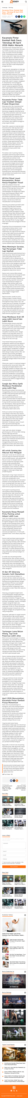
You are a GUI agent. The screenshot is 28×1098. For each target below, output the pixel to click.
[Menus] (2, 1)
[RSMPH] (14, 1)
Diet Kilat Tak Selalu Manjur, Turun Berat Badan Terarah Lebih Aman (18, 955)
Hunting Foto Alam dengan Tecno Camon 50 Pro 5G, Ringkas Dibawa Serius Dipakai (20, 805)
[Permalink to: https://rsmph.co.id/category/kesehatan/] (25, 915)
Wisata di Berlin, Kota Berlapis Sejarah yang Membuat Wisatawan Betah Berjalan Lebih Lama (14, 1076)
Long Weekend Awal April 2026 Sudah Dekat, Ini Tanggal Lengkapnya (7, 787)
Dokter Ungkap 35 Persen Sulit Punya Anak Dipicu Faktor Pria (17, 947)
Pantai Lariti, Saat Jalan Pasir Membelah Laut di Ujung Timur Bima (14, 1068)
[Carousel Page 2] (12, 986)
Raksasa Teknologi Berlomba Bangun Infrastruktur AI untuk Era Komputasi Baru (20, 816)
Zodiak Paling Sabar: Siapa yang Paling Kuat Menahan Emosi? (12, 982)
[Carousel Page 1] (10, 986)
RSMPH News (10, 1095)
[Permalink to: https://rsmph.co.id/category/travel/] (25, 1045)
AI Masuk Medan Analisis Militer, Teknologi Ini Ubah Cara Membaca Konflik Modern (7, 828)
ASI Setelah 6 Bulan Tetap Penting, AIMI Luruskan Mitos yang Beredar (17, 962)
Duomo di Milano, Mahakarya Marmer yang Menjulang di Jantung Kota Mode (14, 1072)
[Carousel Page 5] (17, 986)
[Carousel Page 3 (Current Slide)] (14, 986)
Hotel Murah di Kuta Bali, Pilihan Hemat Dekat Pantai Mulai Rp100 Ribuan (14, 1064)
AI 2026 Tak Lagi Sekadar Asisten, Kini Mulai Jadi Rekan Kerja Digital (7, 816)
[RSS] (17, 780)
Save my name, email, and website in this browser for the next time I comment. (12, 862)
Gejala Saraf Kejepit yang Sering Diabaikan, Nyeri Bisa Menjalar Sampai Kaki (12, 934)
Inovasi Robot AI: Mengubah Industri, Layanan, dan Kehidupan (20, 828)
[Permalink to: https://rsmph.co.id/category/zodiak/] (25, 972)
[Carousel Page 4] (16, 986)
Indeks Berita (19, 1095)
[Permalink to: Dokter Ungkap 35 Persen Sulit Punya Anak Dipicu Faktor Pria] (5, 949)
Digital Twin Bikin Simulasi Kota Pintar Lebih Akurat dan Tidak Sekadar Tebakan (7, 805)
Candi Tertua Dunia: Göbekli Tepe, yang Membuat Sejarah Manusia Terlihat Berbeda (14, 1081)
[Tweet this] (19, 16)
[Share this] (16, 16)
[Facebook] (11, 780)
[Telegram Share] (22, 16)
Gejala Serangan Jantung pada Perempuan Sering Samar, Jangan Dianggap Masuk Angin (17, 940)
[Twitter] (14, 780)
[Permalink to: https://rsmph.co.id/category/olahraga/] (25, 993)
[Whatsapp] (24, 16)
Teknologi (4, 17)
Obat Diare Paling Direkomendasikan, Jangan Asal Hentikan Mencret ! (21, 787)
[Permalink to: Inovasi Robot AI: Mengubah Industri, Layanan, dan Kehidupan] (20, 823)
